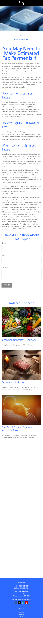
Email (3, 255)
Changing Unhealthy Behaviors (19, 340)
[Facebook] (16, 602)
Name (4, 243)
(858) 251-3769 (24, 586)
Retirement (21, 612)
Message (5, 267)
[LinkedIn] (23, 602)
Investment (21, 614)
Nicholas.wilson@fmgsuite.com (21, 599)
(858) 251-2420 (24, 588)
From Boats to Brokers (14, 382)
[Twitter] (19, 602)
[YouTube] (26, 602)
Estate (21, 616)
